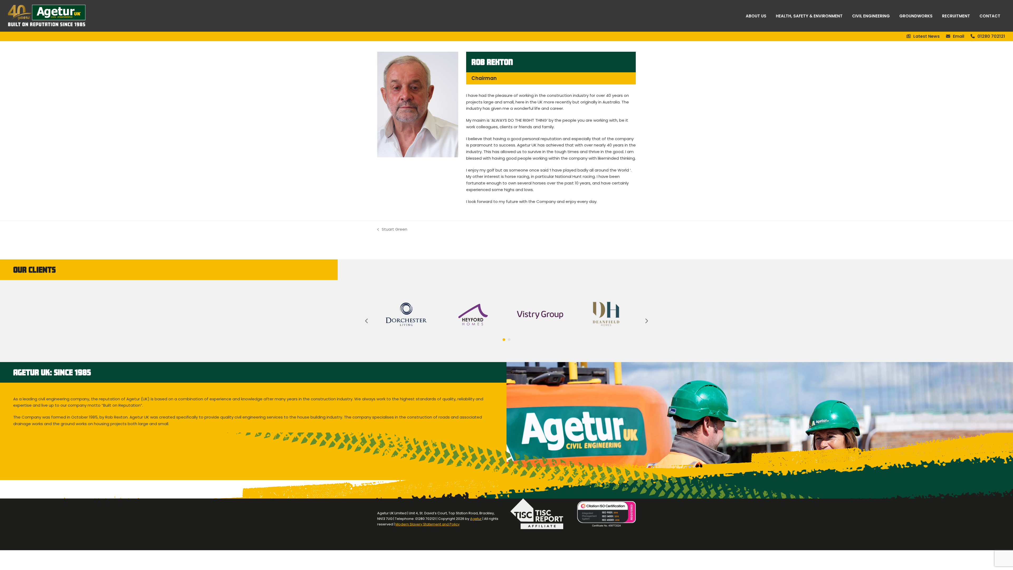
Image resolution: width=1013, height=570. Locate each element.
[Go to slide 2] (509, 339)
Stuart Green (392, 229)
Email (958, 36)
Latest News (926, 36)
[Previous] (366, 321)
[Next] (646, 321)
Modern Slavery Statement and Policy (427, 524)
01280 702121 (991, 36)
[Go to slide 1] (504, 339)
